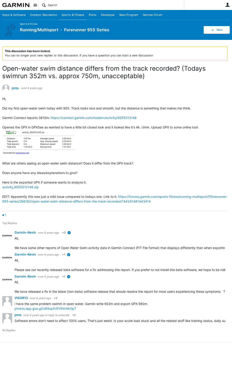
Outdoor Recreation (43, 15)
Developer (108, 15)
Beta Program (128, 15)
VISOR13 (21, 298)
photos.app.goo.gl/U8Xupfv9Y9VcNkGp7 (45, 308)
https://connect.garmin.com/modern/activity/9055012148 (94, 118)
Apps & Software (14, 15)
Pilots (93, 15)
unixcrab (63, 315)
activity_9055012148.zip (20, 187)
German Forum (152, 15)
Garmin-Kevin (25, 232)
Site (35, 5)
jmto (15, 88)
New (219, 29)
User (227, 4)
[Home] (16, 5)
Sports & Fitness (73, 15)
